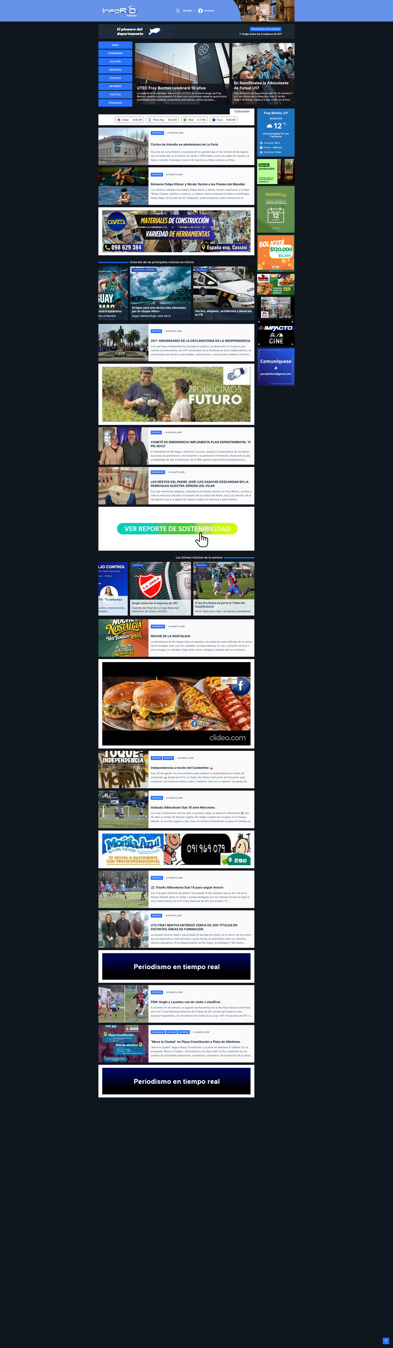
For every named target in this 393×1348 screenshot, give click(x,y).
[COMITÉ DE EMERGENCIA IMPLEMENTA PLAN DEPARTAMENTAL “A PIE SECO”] (123, 446)
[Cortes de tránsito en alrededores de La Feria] (123, 146)
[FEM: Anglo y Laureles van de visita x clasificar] (123, 1004)
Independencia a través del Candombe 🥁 (182, 768)
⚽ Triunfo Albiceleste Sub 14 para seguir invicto (187, 887)
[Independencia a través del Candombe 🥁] (123, 769)
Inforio (187, 10)
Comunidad (158, 472)
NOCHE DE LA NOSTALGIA (170, 636)
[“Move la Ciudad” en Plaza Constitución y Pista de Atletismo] (123, 1043)
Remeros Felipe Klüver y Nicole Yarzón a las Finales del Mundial (198, 184)
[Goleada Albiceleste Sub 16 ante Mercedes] (123, 809)
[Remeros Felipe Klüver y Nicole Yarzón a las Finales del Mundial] (123, 186)
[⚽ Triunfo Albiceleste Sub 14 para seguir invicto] (123, 889)
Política (156, 432)
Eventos (168, 758)
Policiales (157, 133)
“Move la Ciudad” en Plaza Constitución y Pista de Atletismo (195, 1042)
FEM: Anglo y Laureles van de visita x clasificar (185, 1002)
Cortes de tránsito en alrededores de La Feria (184, 144)
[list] (230, 34)
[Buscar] (178, 11)
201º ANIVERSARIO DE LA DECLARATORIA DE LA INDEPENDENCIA (200, 341)
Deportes (157, 174)
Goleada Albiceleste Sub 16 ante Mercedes (183, 807)
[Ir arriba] (386, 1341)
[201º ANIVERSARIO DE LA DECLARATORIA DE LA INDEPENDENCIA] (123, 342)
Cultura (156, 331)
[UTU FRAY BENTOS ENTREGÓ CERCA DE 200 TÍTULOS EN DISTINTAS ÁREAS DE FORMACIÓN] (123, 929)
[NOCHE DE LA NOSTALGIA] (123, 638)
